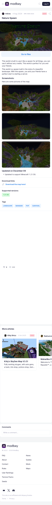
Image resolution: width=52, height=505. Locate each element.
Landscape (7, 206)
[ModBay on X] (9, 490)
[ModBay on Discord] (13, 490)
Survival (36, 206)
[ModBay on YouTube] (4, 490)
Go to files (26, 54)
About (4, 460)
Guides (28, 460)
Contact (5, 464)
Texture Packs (7, 477)
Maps (44, 13)
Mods (28, 464)
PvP (27, 206)
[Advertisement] (26, 238)
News (28, 455)
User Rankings (7, 473)
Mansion (19, 206)
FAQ (3, 455)
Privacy (12, 499)
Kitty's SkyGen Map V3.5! (16, 361)
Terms (4, 499)
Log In (46, 4)
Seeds (4, 481)
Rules (4, 468)
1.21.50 (6, 195)
